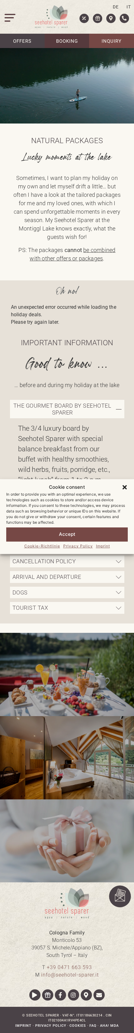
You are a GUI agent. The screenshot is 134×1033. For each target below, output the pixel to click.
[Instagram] (73, 995)
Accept (67, 534)
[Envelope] (99, 995)
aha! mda (109, 1026)
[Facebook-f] (60, 995)
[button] (125, 487)
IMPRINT (24, 1026)
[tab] (67, 409)
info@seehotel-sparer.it (70, 975)
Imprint (103, 546)
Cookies (77, 1026)
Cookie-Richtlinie (42, 546)
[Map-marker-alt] (86, 995)
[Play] (35, 995)
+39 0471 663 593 (69, 967)
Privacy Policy (78, 546)
